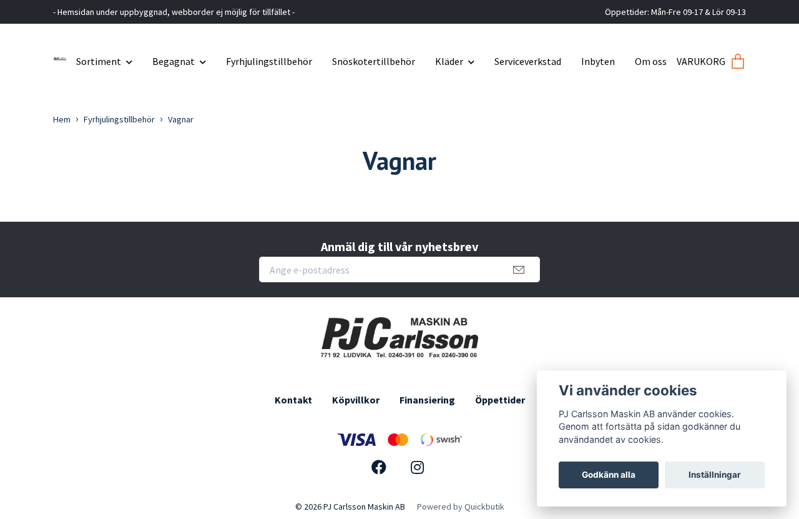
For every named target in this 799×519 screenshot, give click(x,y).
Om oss (651, 61)
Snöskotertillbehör (373, 61)
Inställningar (715, 475)
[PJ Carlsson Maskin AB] (60, 56)
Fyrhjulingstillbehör (269, 61)
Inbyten (598, 61)
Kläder (449, 61)
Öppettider (500, 399)
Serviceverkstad (527, 61)
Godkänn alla (608, 475)
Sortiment (98, 61)
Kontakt (293, 399)
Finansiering (427, 399)
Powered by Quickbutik (460, 506)
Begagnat (173, 61)
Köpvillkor (356, 399)
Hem (62, 119)
